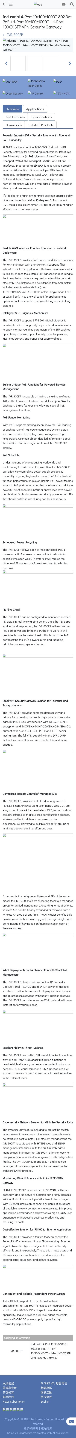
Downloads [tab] (14, 125)
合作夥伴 (46, 1397)
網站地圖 (46, 1428)
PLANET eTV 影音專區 (54, 1383)
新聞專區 (46, 1388)
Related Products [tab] (41, 125)
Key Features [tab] (15, 117)
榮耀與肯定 (10, 1388)
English (45, 1401)
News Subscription (14, 1401)
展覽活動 (46, 1392)
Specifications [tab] (42, 117)
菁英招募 (8, 1392)
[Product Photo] (38, 44)
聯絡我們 (8, 1397)
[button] (6, 63)
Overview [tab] (12, 109)
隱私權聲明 (31, 1428)
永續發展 (8, 1383)
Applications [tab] (35, 109)
